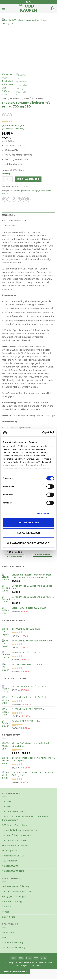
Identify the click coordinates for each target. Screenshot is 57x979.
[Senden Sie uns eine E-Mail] (27, 2)
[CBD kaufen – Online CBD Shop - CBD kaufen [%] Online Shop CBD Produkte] (28, 8)
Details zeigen (42, 513)
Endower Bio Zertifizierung (15, 886)
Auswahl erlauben (28, 533)
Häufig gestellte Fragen (14, 896)
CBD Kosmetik (45, 191)
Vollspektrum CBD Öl (13, 855)
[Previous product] (9, 115)
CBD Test (7, 806)
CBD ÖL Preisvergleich (13, 811)
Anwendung (15, 98)
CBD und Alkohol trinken (14, 840)
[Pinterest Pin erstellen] (23, 199)
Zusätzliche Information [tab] (14, 220)
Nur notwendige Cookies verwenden (28, 543)
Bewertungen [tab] (8, 226)
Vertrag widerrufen (15, 971)
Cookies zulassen (28, 523)
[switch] (50, 486)
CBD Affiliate (8, 916)
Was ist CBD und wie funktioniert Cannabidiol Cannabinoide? (25, 818)
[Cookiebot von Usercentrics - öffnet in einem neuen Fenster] (42, 432)
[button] (3, 8)
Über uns (6, 906)
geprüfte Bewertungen (13, 125)
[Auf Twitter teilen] (14, 199)
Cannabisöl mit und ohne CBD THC (20, 830)
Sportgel (34, 191)
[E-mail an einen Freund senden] (19, 199)
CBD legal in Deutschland (15, 825)
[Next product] (4, 115)
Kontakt (6, 911)
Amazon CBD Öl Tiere (13, 870)
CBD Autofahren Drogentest (17, 835)
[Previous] (6, 45)
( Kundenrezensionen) (13, 128)
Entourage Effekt (11, 850)
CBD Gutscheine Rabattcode (17, 891)
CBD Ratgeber (9, 860)
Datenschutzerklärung (13, 947)
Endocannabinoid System (15, 845)
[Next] (50, 45)
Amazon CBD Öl (10, 865)
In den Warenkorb (28, 179)
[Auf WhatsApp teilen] (4, 199)
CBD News (7, 801)
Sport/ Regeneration (34, 98)
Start (4, 98)
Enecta (5, 193)
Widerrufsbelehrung (12, 942)
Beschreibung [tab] (8, 215)
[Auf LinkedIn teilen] (28, 199)
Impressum (8, 932)
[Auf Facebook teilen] (9, 199)
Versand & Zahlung (12, 901)
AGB (4, 937)
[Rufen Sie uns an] (30, 2)
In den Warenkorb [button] (42, 555)
